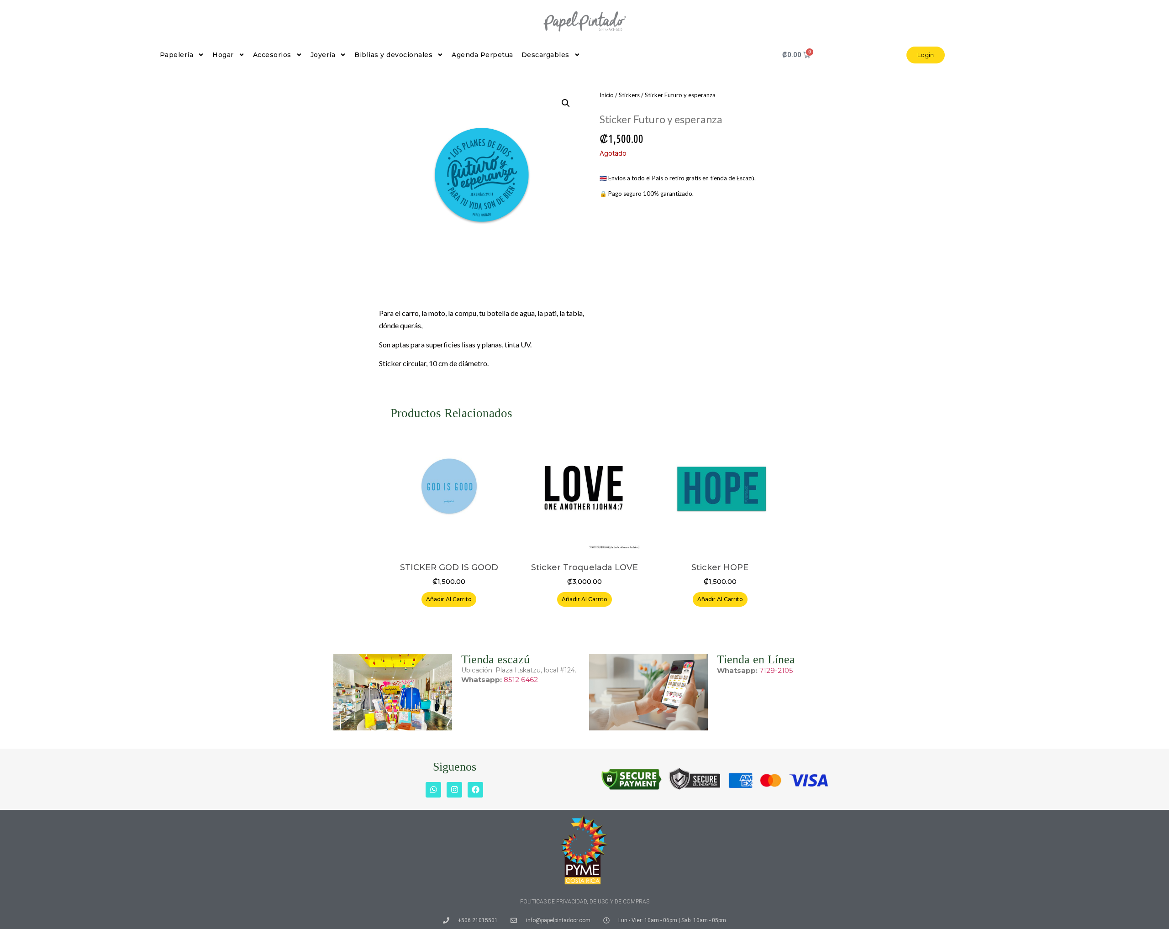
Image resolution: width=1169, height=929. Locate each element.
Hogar (223, 55)
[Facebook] (475, 790)
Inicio (607, 95)
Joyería (323, 55)
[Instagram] (454, 790)
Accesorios (272, 55)
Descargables (545, 55)
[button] (566, 103)
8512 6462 (521, 679)
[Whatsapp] (433, 790)
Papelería (177, 55)
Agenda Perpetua (482, 55)
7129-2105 (776, 670)
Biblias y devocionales (393, 55)
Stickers (629, 95)
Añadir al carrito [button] (449, 599)
